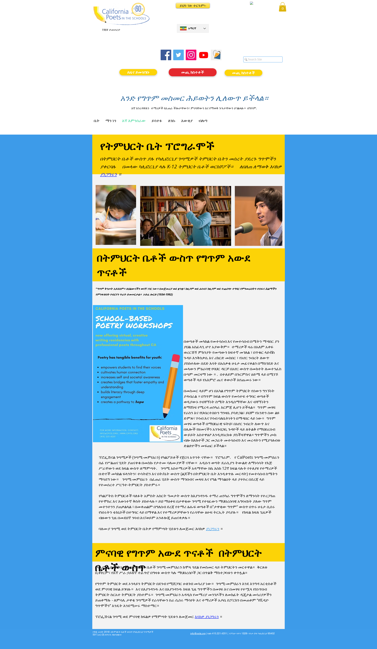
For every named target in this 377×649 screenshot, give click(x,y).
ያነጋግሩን (108, 174)
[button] (193, 5)
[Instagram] (191, 55)
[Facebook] (166, 55)
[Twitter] (178, 55)
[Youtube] (203, 55)
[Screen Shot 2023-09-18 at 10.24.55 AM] (216, 55)
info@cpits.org (198, 633)
